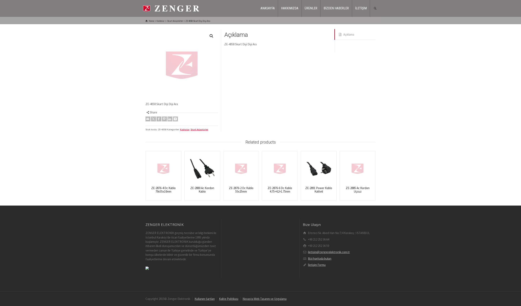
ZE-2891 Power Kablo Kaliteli (318, 189)
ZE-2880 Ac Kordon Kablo (202, 189)
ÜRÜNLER (311, 8)
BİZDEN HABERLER (336, 8)
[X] (153, 119)
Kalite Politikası (228, 299)
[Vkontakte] (175, 119)
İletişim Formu (317, 265)
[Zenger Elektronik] (170, 8)
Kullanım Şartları (205, 299)
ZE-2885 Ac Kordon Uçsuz (358, 189)
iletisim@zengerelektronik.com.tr (329, 252)
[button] (211, 36)
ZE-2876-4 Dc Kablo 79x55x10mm (163, 189)
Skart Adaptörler (199, 129)
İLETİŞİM (361, 8)
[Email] (148, 119)
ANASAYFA (267, 8)
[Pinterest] (164, 119)
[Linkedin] (169, 119)
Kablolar (184, 129)
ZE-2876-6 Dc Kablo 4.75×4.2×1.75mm (280, 189)
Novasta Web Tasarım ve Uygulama (265, 299)
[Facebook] (159, 119)
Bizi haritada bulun (319, 258)
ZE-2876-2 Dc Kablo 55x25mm (241, 189)
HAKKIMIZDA (289, 8)
